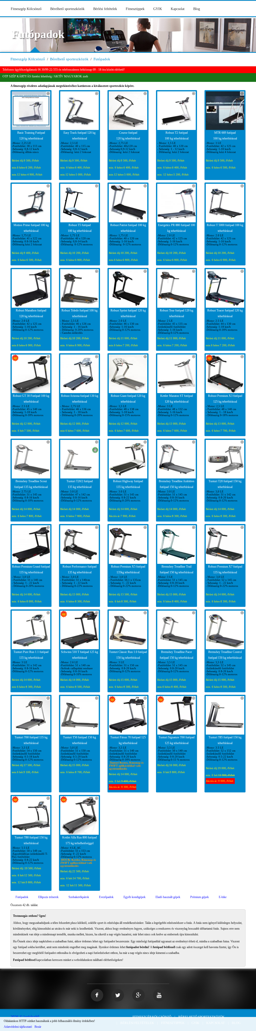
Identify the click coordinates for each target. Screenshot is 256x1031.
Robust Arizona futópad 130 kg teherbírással (79, 398)
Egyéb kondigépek (135, 897)
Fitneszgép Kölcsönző (26, 9)
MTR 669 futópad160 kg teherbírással (225, 135)
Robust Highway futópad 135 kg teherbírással (128, 484)
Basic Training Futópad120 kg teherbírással (31, 135)
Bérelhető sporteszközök (67, 9)
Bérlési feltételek (105, 9)
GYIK (157, 9)
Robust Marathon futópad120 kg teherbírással (31, 313)
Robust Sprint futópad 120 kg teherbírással (128, 313)
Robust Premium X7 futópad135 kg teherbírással (225, 569)
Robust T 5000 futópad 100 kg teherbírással (225, 228)
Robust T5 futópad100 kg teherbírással (80, 228)
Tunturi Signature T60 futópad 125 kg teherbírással (176, 740)
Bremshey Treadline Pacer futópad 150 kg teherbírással (176, 654)
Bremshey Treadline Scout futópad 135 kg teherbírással (31, 484)
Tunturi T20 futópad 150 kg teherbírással (225, 484)
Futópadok (102, 59)
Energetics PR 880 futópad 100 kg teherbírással (176, 228)
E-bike (222, 897)
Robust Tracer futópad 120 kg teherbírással (225, 313)
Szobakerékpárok (78, 897)
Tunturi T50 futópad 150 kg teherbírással (79, 740)
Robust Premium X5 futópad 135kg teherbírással (128, 569)
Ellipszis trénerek (48, 897)
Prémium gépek (199, 897)
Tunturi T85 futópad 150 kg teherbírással (225, 740)
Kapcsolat (177, 9)
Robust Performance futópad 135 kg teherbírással (79, 569)
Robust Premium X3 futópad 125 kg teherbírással (225, 398)
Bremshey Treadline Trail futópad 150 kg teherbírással (176, 569)
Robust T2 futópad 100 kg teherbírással (176, 135)
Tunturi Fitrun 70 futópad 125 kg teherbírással (128, 740)
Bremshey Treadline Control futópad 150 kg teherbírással (225, 654)
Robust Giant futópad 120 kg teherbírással (128, 398)
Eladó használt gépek (168, 897)
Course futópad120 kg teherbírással (128, 135)
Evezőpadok (106, 897)
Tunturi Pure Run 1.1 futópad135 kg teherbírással (31, 654)
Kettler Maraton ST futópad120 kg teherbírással (176, 398)
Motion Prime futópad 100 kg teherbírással (31, 228)
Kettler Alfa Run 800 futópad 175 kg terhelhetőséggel (79, 840)
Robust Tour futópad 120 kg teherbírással (176, 313)
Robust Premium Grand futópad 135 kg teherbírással (31, 569)
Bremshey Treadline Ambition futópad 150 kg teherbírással (176, 484)
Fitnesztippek (135, 9)
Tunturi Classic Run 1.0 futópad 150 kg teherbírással (128, 654)
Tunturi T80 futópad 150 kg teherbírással (31, 840)
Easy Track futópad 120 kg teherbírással (80, 135)
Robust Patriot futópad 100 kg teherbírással (128, 228)
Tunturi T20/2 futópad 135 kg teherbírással (79, 484)
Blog (196, 9)
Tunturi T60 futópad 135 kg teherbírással (31, 740)
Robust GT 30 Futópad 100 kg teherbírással (31, 398)
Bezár (37, 1026)
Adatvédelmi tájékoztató (18, 1026)
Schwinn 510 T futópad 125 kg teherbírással (79, 654)
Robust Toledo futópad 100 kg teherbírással (80, 313)
